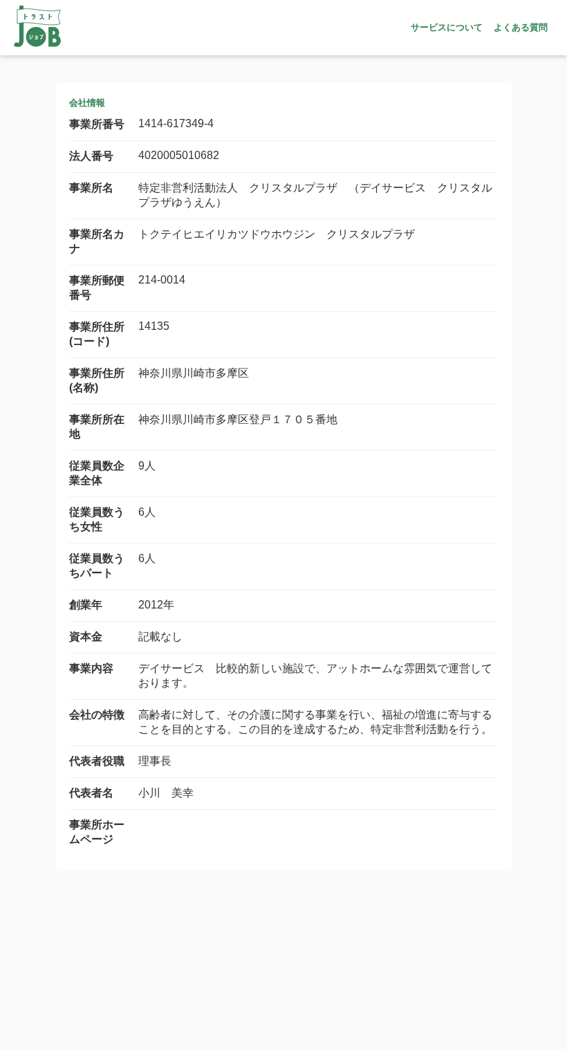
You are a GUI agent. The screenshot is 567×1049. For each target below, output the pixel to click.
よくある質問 (521, 27)
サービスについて (447, 27)
